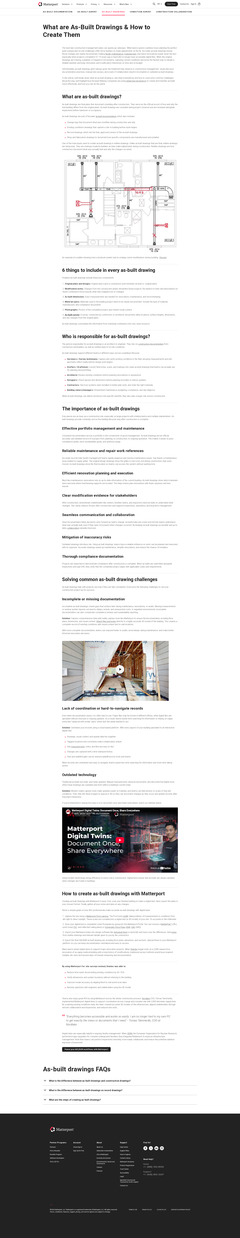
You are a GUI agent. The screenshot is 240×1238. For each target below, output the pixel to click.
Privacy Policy (147, 1209)
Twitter (151, 1148)
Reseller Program (56, 1154)
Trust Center (124, 1169)
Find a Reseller (55, 1151)
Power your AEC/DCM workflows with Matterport (86, 1049)
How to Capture (125, 1154)
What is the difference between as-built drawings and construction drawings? (90, 1080)
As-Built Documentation (57, 12)
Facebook (145, 1148)
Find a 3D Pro (54, 1162)
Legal (122, 1176)
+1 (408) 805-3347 (153, 1174)
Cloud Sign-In (77, 1147)
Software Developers (57, 1158)
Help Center (124, 1147)
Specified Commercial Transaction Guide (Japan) (129, 1181)
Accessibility (124, 1173)
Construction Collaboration (174, 12)
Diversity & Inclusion (104, 1158)
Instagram (162, 1148)
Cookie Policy (161, 1209)
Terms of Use (133, 1209)
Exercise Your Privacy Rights (180, 1209)
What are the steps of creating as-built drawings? (75, 1099)
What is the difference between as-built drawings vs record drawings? (85, 1090)
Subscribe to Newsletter (105, 1151)
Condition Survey (140, 12)
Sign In (193, 4)
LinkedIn (156, 1148)
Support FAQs (124, 1151)
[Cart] (199, 4)
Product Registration (127, 1165)
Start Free (171, 4)
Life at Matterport (102, 1154)
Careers (99, 1167)
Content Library (125, 1158)
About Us (100, 1147)
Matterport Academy (127, 1162)
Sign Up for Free (78, 1151)
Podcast (99, 1171)
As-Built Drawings (113, 12)
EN (159, 4)
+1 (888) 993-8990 (153, 1167)
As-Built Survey (87, 12)
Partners (53, 1147)
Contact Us (184, 4)
